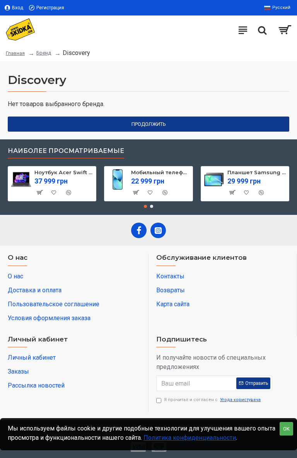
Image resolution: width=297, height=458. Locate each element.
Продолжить (148, 124)
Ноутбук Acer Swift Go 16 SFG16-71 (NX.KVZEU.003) (63, 172)
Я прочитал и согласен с (212, 399)
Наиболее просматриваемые (66, 150)
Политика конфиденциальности (189, 437)
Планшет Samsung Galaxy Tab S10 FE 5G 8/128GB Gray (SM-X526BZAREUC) (256, 172)
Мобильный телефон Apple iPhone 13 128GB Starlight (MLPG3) (160, 172)
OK (286, 429)
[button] (145, 206)
